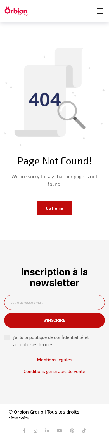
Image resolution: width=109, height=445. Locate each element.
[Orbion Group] (16, 11)
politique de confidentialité (56, 337)
